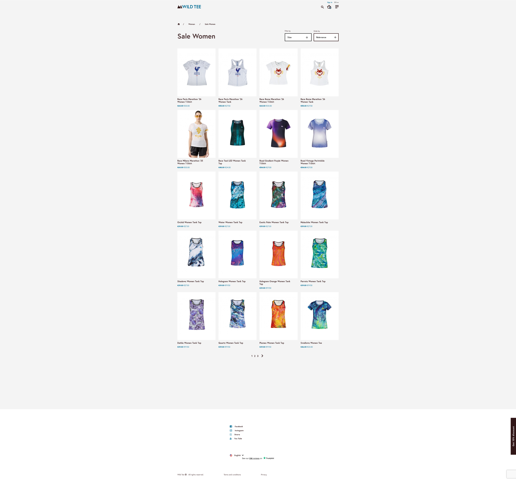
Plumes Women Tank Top (271, 343)
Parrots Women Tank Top (313, 281)
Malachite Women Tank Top (314, 222)
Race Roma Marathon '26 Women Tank (313, 100)
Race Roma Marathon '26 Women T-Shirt (271, 100)
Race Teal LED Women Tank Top (232, 162)
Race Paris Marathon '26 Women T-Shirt (189, 100)
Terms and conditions (232, 474)
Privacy (264, 474)
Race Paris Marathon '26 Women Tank (230, 100)
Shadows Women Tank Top (190, 281)
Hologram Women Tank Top (232, 281)
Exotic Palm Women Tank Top (274, 222)
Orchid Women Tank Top (189, 222)
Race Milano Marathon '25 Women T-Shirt (190, 162)
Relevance (326, 37)
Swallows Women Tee (311, 343)
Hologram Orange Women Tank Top (274, 282)
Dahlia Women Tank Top (189, 343)
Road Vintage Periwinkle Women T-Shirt (313, 162)
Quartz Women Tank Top (230, 343)
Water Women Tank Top (230, 222)
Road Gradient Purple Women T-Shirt (274, 162)
